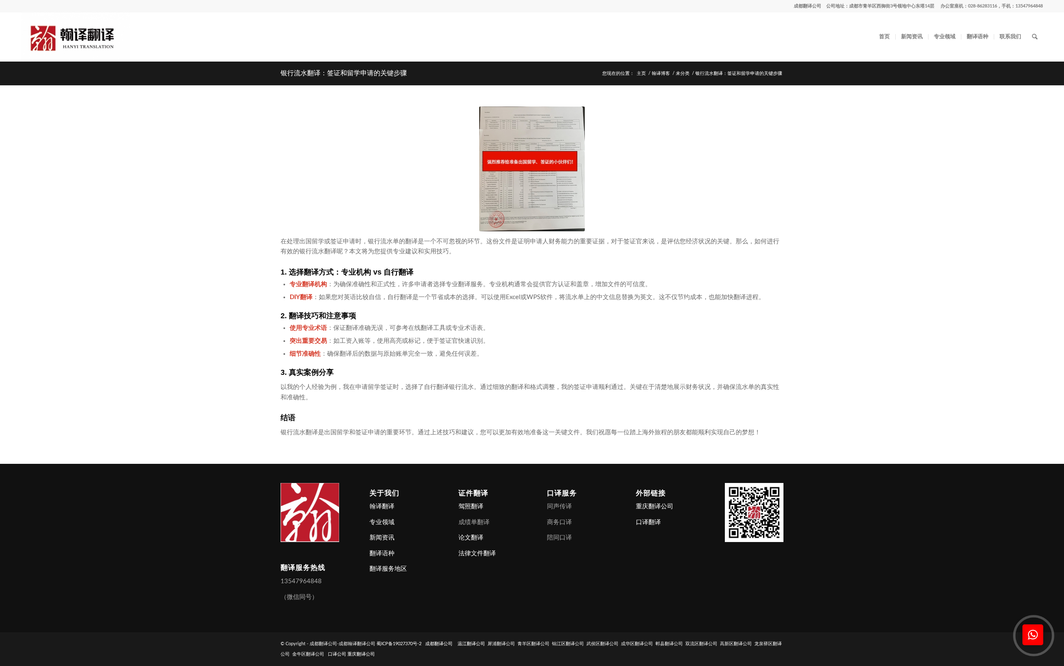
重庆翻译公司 (654, 506)
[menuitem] (884, 37)
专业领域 (381, 522)
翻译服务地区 (388, 569)
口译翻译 (648, 522)
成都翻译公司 (807, 6)
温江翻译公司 (471, 643)
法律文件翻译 (477, 553)
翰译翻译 (381, 506)
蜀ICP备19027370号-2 (399, 643)
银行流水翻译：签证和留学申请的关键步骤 (344, 73)
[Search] (1035, 37)
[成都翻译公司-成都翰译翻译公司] (75, 37)
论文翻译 (470, 538)
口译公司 (337, 654)
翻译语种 (381, 553)
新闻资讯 (381, 538)
